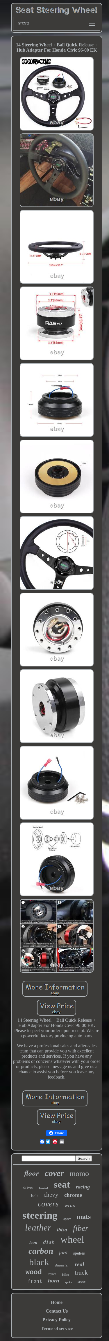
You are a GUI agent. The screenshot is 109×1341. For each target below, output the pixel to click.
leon (33, 1242)
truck (81, 1272)
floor (31, 1173)
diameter (62, 1265)
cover (54, 1173)
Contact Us (57, 1311)
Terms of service (57, 1328)
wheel (72, 1239)
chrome (73, 1195)
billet (65, 1274)
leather (38, 1227)
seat (62, 1184)
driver (28, 1187)
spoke (68, 1282)
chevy (51, 1194)
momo (79, 1173)
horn (53, 1280)
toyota (52, 1274)
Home (56, 1302)
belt (34, 1195)
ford (63, 1252)
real (79, 1264)
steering (40, 1215)
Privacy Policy (56, 1319)
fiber (80, 1228)
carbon (40, 1250)
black (39, 1262)
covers (48, 1203)
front (35, 1281)
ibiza (62, 1230)
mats (83, 1216)
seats (81, 1281)
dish (49, 1242)
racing (83, 1187)
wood (34, 1272)
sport (67, 1219)
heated (43, 1188)
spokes (79, 1253)
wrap (70, 1205)
